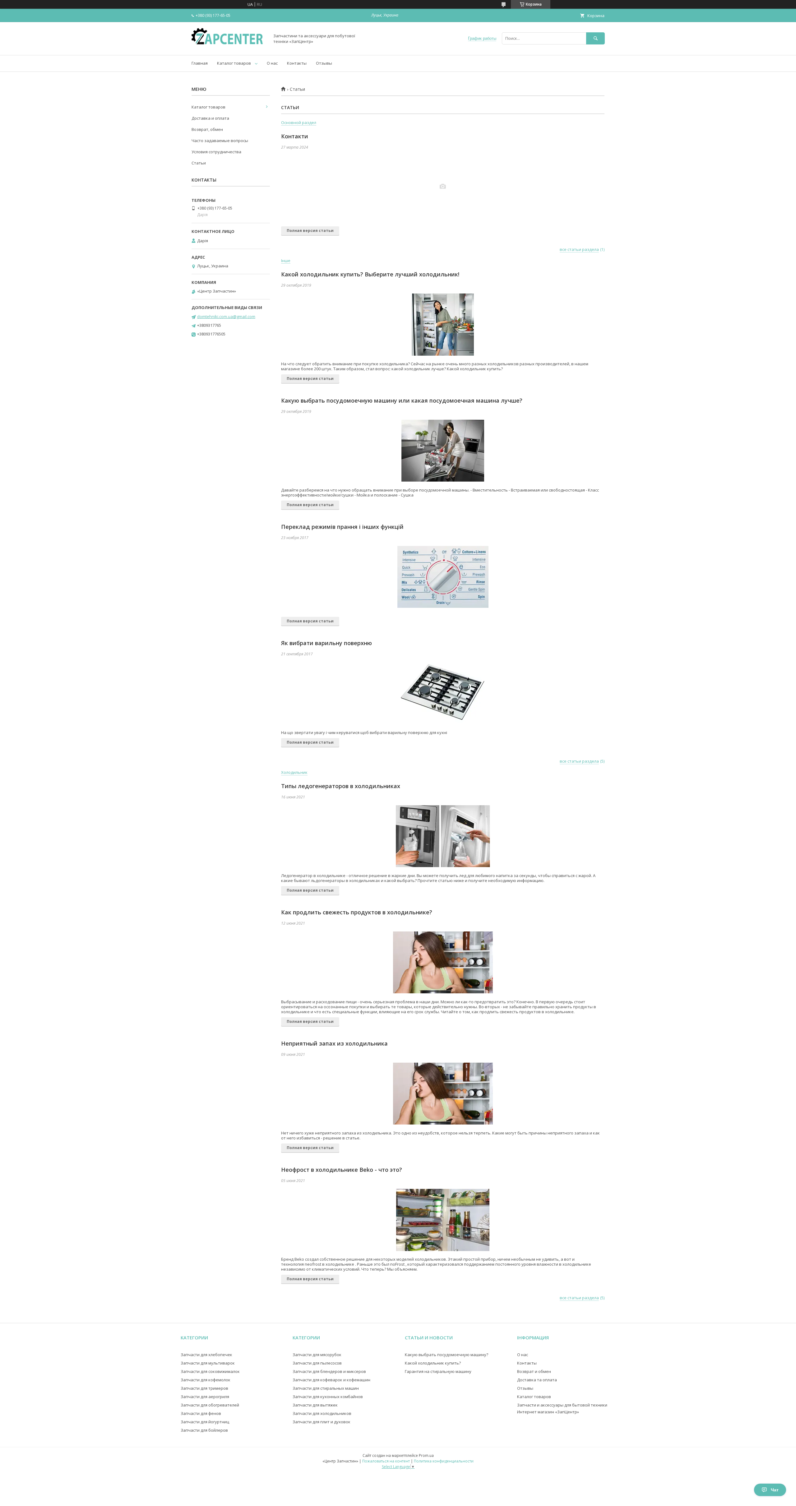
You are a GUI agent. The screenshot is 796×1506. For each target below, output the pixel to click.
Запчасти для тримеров (204, 1388)
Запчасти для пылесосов (317, 1363)
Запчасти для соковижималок (210, 1371)
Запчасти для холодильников (322, 1413)
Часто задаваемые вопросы (220, 140)
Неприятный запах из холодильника (334, 1043)
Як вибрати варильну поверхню (326, 643)
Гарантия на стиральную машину (438, 1371)
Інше (285, 260)
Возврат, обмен (207, 129)
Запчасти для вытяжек (315, 1405)
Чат (775, 1489)
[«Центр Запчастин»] (229, 47)
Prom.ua (426, 1455)
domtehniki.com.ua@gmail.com (226, 316)
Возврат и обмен (534, 1371)
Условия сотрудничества (216, 152)
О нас (272, 63)
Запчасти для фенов (201, 1413)
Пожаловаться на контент (386, 1461)
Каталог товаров (234, 63)
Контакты (297, 63)
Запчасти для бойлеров (204, 1430)
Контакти (294, 136)
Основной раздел (298, 122)
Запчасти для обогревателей (210, 1405)
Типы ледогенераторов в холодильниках (340, 786)
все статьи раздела (579, 249)
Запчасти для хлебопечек (206, 1354)
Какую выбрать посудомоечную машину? (446, 1354)
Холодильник (294, 772)
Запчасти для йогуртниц (205, 1422)
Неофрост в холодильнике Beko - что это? (341, 1169)
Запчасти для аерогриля (205, 1396)
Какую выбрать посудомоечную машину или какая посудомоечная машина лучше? (401, 400)
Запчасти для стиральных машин (326, 1388)
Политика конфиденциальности (444, 1461)
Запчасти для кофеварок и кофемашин (331, 1380)
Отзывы (324, 63)
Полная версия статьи (310, 230)
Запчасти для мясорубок (317, 1354)
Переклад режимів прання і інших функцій (342, 526)
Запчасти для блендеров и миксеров (329, 1371)
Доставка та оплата (537, 1380)
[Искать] (595, 38)
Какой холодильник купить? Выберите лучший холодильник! (370, 274)
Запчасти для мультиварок (208, 1363)
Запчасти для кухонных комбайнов (328, 1396)
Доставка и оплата (210, 118)
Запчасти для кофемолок (205, 1380)
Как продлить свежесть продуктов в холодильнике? (356, 912)
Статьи (199, 163)
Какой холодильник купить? (433, 1363)
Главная (200, 63)
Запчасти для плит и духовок (321, 1422)
